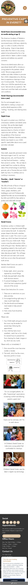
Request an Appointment (12, 536)
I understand (14, 580)
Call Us (15, 583)
